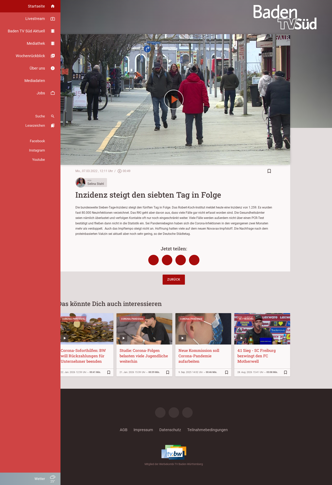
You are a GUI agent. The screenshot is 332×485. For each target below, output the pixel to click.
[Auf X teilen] (167, 260)
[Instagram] (174, 412)
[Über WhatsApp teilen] (180, 260)
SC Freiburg (246, 319)
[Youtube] (187, 412)
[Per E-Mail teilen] (194, 260)
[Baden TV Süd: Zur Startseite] (285, 17)
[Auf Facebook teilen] (153, 260)
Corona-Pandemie (73, 319)
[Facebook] (160, 412)
